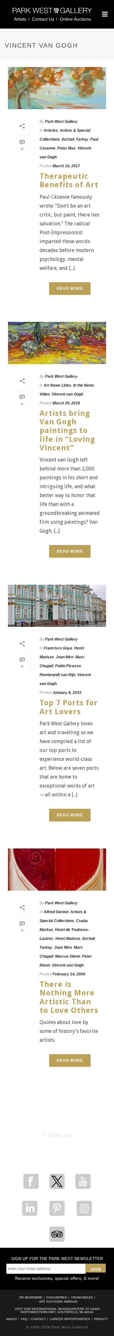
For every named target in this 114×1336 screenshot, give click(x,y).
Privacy (101, 1319)
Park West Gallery (61, 121)
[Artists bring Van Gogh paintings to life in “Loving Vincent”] (57, 343)
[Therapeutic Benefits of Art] (57, 88)
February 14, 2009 (69, 974)
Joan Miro (64, 657)
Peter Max (66, 148)
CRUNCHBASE (82, 1297)
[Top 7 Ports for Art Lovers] (57, 606)
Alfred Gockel (56, 912)
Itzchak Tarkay (75, 139)
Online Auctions (75, 19)
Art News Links (57, 385)
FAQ (24, 1319)
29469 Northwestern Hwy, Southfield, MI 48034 (60, 1310)
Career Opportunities (70, 1319)
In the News (83, 385)
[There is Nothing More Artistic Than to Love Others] (57, 869)
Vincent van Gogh (67, 394)
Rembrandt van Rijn (57, 675)
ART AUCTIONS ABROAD (58, 1301)
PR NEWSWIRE (30, 1297)
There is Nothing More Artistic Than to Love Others (69, 997)
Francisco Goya (58, 648)
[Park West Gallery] (52, 13)
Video (45, 394)
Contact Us (43, 19)
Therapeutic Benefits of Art (69, 180)
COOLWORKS (56, 1297)
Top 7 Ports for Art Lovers (69, 707)
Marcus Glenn (67, 956)
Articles (51, 130)
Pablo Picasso (68, 666)
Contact (38, 1319)
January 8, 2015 (67, 692)
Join (95, 1269)
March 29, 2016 (66, 403)
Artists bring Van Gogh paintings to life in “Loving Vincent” (67, 430)
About (11, 1319)
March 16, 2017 (66, 166)
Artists (20, 19)
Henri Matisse (67, 938)
